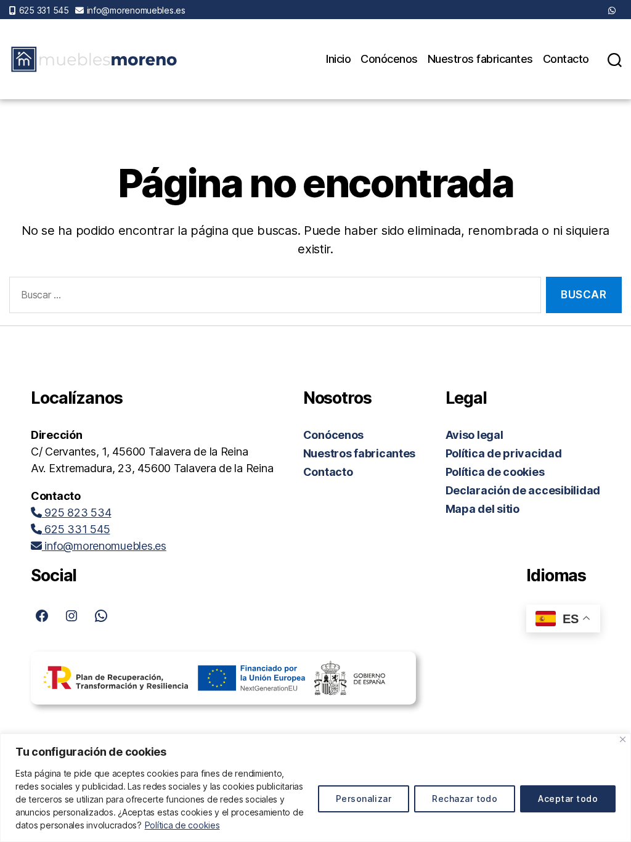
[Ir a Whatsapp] (612, 10)
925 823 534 (77, 512)
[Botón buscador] (615, 59)
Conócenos (389, 58)
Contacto (566, 58)
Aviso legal (474, 434)
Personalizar (364, 798)
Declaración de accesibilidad (523, 490)
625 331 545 (44, 10)
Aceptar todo (568, 798)
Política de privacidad (504, 453)
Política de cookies (182, 825)
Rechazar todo (464, 798)
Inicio (338, 58)
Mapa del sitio (482, 508)
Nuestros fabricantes (480, 58)
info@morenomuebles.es (136, 10)
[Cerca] (622, 739)
